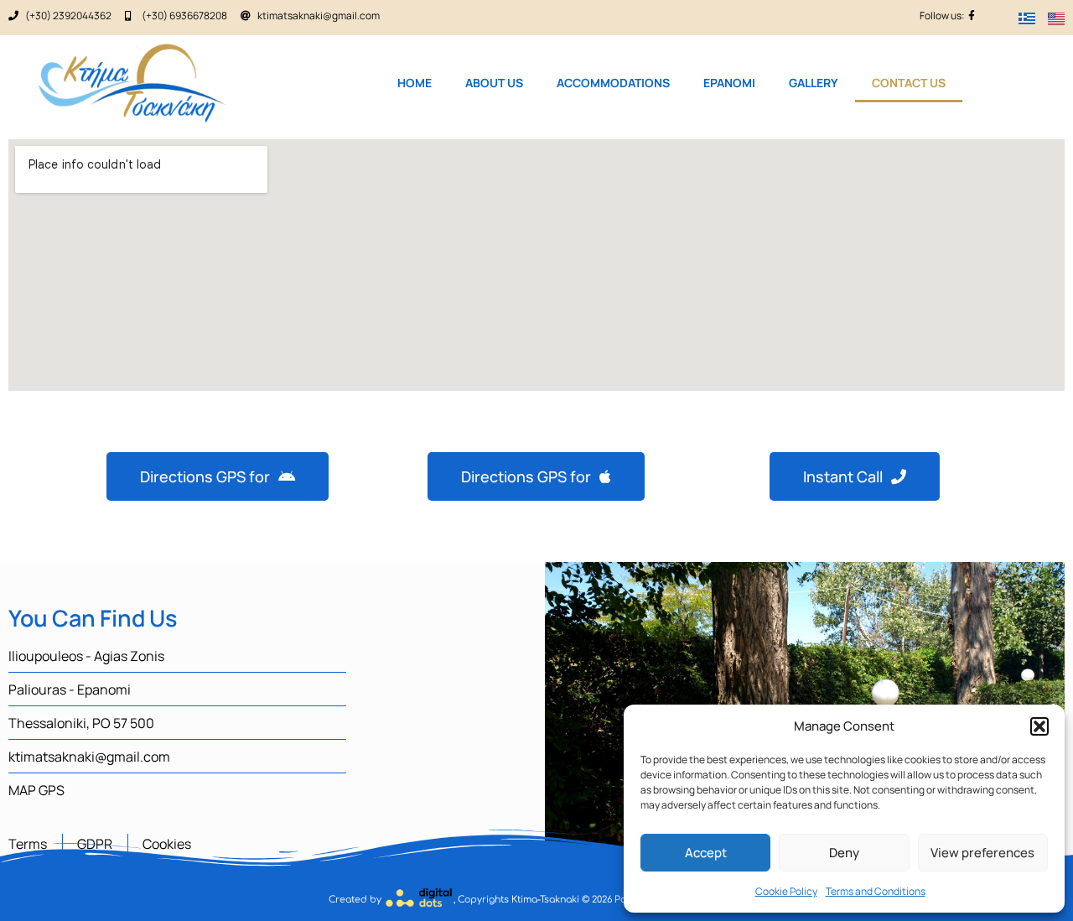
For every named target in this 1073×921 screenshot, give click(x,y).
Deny (844, 852)
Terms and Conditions (875, 891)
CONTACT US (909, 83)
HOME (414, 83)
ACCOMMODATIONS (613, 83)
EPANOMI (729, 83)
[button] (1039, 726)
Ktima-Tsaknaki (545, 899)
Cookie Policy (786, 891)
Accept (706, 852)
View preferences (982, 852)
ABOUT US (494, 83)
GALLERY (813, 83)
